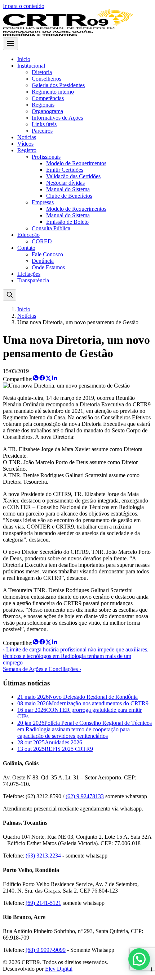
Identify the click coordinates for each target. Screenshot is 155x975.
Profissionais (46, 157)
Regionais (43, 105)
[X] (48, 379)
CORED (42, 241)
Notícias (26, 137)
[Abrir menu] (10, 44)
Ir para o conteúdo (23, 6)
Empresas (43, 202)
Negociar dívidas (65, 183)
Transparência (33, 280)
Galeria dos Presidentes (58, 85)
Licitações (28, 274)
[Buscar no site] (9, 295)
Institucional (31, 66)
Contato (26, 248)
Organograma (47, 111)
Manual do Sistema (68, 189)
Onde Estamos (48, 267)
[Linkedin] (54, 379)
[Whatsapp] (35, 379)
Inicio (23, 59)
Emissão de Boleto (67, 222)
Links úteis (44, 124)
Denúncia (43, 261)
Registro (26, 150)
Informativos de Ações (57, 118)
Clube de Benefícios (69, 196)
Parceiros (42, 131)
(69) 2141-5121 (43, 903)
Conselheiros (46, 79)
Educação (28, 235)
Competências (48, 98)
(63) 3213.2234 (43, 855)
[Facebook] (42, 379)
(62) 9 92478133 (85, 796)
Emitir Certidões (64, 170)
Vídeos (25, 144)
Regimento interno (53, 92)
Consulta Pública (51, 228)
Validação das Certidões (73, 176)
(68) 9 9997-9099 (46, 950)
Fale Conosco (47, 254)
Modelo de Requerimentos (76, 163)
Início (23, 309)
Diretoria (42, 72)
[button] (139, 959)
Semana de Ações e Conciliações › (42, 669)
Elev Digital (58, 969)
